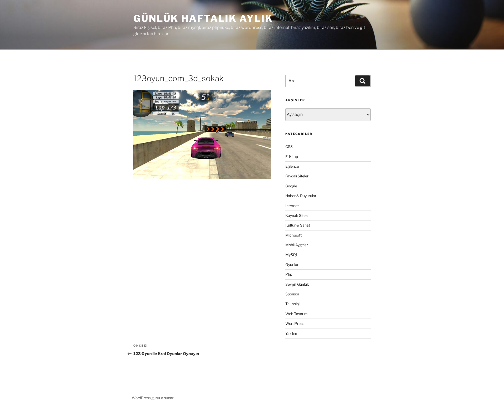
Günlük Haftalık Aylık (203, 18)
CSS (289, 146)
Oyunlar (291, 264)
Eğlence (292, 166)
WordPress (294, 323)
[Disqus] (202, 253)
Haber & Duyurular (300, 195)
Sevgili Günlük (297, 284)
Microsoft (293, 235)
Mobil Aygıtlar (296, 245)
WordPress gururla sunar (153, 398)
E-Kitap (291, 156)
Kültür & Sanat (297, 225)
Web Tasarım (296, 313)
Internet (292, 205)
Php (288, 274)
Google (291, 186)
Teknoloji (292, 303)
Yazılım (291, 333)
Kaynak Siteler (297, 215)
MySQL (291, 254)
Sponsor (292, 294)
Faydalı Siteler (296, 176)
